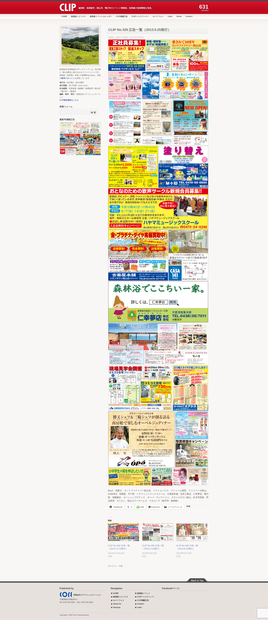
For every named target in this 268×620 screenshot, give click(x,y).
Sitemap (116, 607)
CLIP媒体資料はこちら (69, 100)
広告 (121, 566)
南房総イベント (143, 593)
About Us (117, 604)
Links (170, 16)
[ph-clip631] (80, 45)
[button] (127, 55)
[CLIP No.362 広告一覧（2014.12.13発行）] (123, 532)
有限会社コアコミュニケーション (87, 595)
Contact (188, 16)
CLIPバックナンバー (140, 16)
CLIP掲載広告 (122, 16)
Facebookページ (170, 588)
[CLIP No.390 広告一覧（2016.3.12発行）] (157, 532)
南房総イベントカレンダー (101, 16)
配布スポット (67, 78)
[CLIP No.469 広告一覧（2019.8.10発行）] (191, 532)
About (179, 16)
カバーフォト (158, 16)
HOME (64, 16)
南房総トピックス (78, 16)
